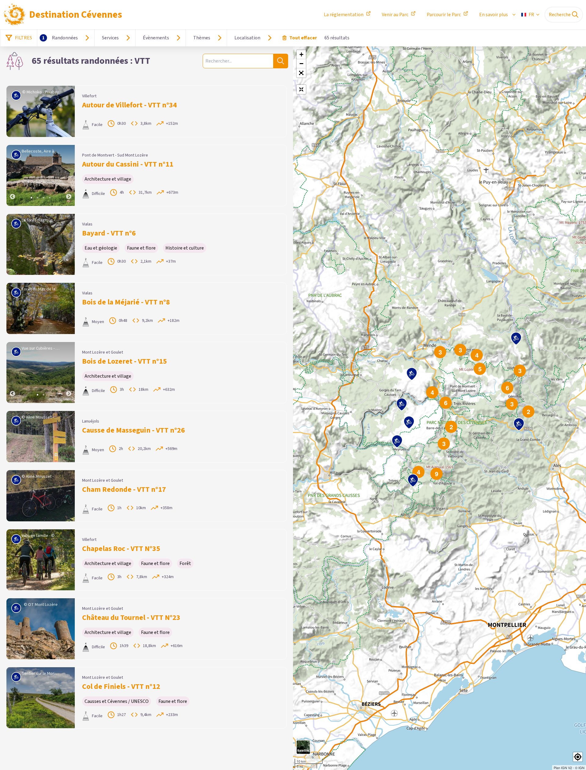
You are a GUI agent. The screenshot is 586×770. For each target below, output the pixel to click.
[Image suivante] (69, 175)
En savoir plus (493, 14)
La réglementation (344, 14)
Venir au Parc (395, 14)
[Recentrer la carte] (301, 89)
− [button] (301, 63)
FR (531, 14)
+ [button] (301, 54)
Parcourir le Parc (444, 14)
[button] (301, 72)
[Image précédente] (12, 175)
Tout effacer (303, 37)
